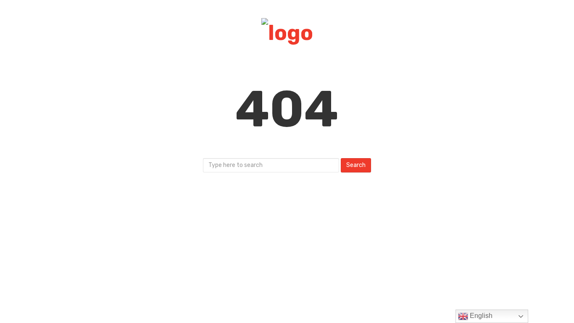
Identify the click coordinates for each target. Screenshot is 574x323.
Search (356, 165)
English (480, 315)
